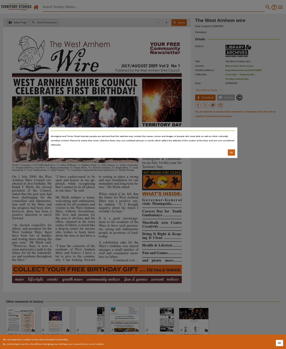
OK (231, 152)
